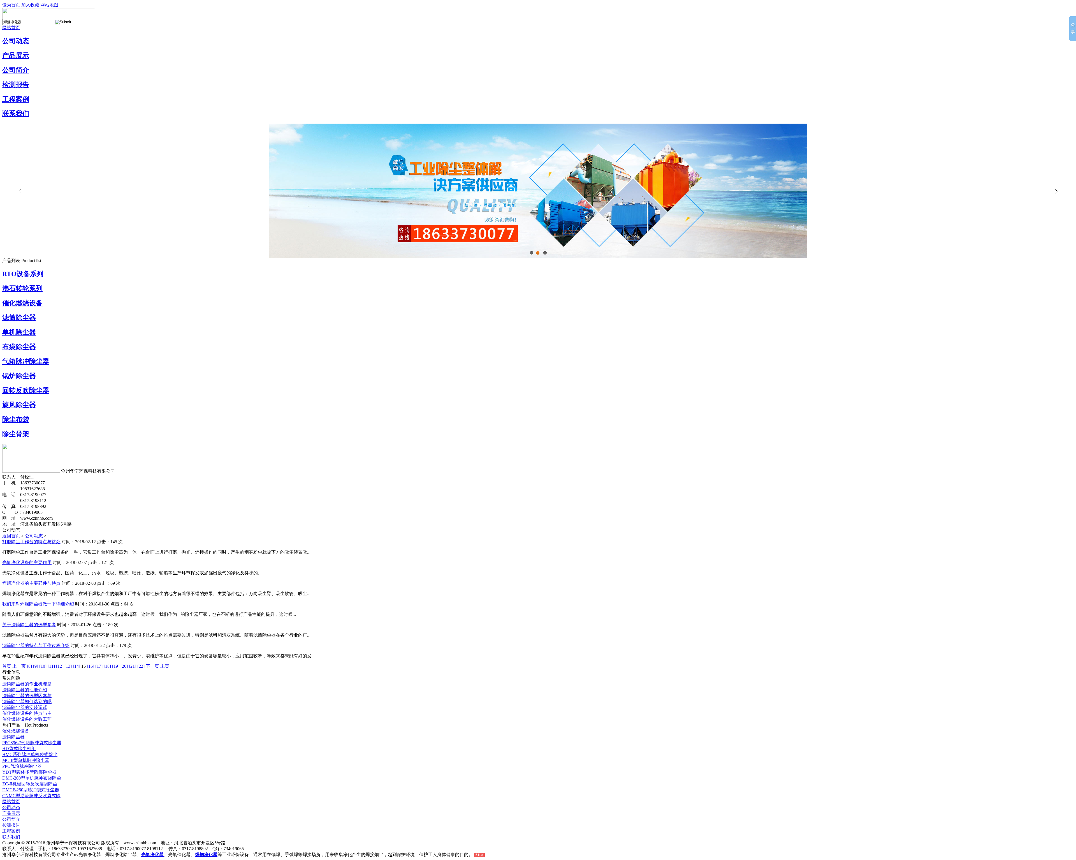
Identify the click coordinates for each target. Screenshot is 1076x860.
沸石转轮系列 (22, 288)
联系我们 (15, 113)
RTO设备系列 (22, 274)
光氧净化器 (152, 854)
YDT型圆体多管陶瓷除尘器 (29, 772)
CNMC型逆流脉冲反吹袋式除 (31, 795)
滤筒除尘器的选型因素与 (27, 695)
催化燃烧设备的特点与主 (27, 713)
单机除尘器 (19, 332)
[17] (99, 666)
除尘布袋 (15, 419)
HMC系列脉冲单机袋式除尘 (29, 754)
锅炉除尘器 (19, 376)
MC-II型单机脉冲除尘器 (25, 760)
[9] (35, 666)
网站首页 (11, 27)
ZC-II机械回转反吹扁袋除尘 (29, 784)
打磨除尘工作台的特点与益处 (31, 541)
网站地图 (49, 5)
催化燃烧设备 (22, 303)
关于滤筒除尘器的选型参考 (29, 624)
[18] (107, 666)
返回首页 (11, 535)
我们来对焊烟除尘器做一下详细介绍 (38, 604)
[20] (124, 666)
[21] (132, 666)
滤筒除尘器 (19, 317)
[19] (115, 666)
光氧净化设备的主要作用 (27, 562)
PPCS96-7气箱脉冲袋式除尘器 (31, 742)
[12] (59, 666)
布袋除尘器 (19, 346)
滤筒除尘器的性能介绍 (24, 689)
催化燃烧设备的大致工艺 (27, 719)
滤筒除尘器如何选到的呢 (27, 701)
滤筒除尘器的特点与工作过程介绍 (35, 645)
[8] (29, 666)
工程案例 (15, 99)
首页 (6, 666)
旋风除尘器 (19, 404)
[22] (141, 666)
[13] (68, 666)
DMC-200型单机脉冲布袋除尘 (31, 778)
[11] (51, 666)
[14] (76, 666)
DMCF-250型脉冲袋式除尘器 (30, 789)
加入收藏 (30, 5)
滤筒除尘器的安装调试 (24, 707)
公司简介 (15, 70)
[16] (90, 666)
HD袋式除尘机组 (19, 748)
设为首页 (11, 5)
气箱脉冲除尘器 (25, 361)
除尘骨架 (15, 434)
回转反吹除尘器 (25, 390)
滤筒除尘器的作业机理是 (27, 683)
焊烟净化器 (206, 854)
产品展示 (15, 55)
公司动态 (15, 41)
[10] (43, 666)
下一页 (152, 666)
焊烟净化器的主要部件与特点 (31, 583)
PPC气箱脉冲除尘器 (22, 766)
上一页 (19, 666)
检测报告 (15, 84)
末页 (164, 666)
